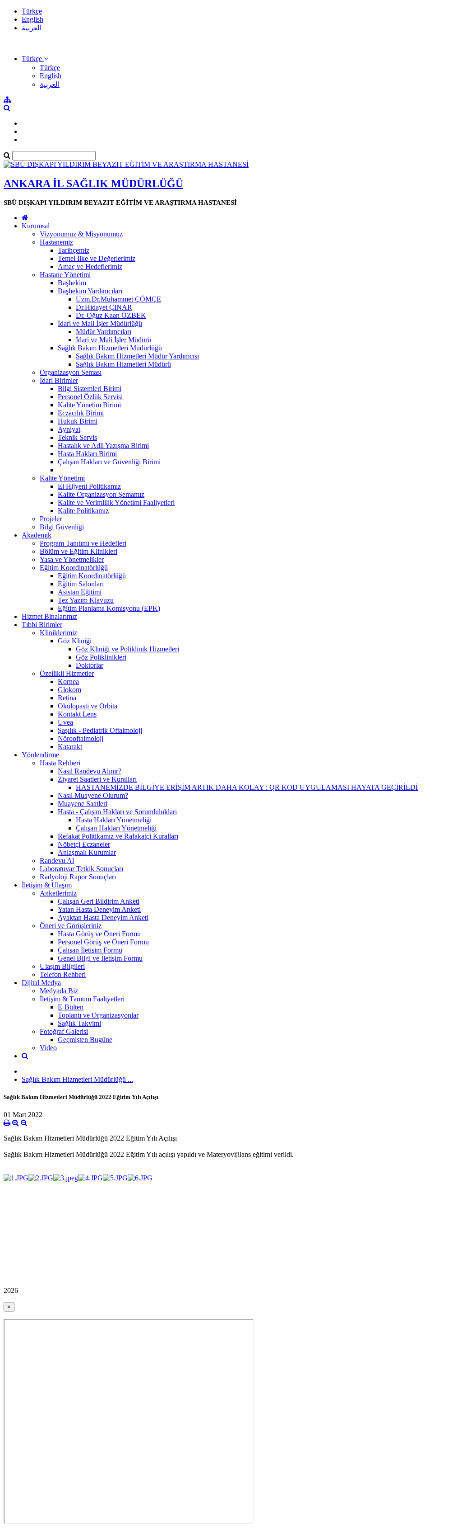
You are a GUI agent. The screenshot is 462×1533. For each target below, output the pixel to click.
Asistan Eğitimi (80, 592)
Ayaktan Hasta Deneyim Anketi (103, 917)
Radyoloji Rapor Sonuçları (78, 877)
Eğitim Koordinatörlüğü (74, 567)
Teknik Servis (77, 437)
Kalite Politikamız (83, 510)
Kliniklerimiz (58, 633)
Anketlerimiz (58, 893)
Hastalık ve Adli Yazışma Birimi (103, 445)
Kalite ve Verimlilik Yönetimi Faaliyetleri (116, 502)
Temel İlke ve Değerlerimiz (96, 258)
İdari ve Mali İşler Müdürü (113, 340)
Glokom (69, 689)
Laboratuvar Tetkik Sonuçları (81, 869)
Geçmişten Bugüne (85, 1039)
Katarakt (70, 746)
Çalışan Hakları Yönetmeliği (116, 828)
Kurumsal (36, 226)
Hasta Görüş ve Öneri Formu (99, 934)
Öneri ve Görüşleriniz (71, 925)
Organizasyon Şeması (71, 372)
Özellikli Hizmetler (67, 673)
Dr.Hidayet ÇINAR (104, 307)
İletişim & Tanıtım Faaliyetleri (82, 999)
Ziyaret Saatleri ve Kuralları (97, 779)
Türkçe (32, 11)
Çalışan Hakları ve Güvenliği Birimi (109, 462)
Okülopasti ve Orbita (87, 706)
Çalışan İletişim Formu (90, 950)
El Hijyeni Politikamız (89, 486)
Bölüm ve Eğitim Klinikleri (78, 551)
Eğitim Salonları (81, 584)
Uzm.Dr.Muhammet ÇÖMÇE (118, 299)
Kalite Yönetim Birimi (89, 405)
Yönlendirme (40, 755)
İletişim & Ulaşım (47, 885)
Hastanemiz (56, 242)
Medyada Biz (59, 991)
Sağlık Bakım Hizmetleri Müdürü (123, 364)
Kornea (68, 681)
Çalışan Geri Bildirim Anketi (98, 901)
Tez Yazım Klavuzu (86, 600)
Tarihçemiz (73, 250)
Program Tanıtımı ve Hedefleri (83, 543)
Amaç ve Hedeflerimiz (90, 266)
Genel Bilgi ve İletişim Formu (100, 958)
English (32, 19)
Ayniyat (69, 429)
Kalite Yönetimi (62, 478)
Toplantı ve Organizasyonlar (98, 1015)
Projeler (51, 519)
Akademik (36, 535)
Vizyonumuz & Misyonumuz (81, 234)
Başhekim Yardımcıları (90, 291)
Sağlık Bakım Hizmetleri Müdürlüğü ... (77, 1079)
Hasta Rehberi (60, 763)
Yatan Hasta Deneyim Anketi (99, 909)
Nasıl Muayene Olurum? (93, 795)
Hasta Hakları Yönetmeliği (114, 820)
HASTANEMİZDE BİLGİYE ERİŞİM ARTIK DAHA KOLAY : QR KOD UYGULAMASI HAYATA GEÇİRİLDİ (247, 787)
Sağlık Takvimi (79, 1023)
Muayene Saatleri (82, 803)
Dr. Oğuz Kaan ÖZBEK (111, 315)
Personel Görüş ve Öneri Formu (103, 942)
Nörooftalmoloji (80, 738)
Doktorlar (89, 665)
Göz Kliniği (75, 641)
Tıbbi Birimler (42, 624)
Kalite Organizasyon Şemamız (101, 494)
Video (48, 1048)
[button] (35, 58)
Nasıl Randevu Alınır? (89, 771)
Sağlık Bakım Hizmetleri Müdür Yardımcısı (137, 356)
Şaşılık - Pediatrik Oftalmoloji (100, 730)
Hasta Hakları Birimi (87, 454)
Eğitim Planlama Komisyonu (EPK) (109, 608)
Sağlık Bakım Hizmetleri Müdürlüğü (110, 348)
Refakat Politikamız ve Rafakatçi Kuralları (118, 836)
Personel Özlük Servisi (90, 397)
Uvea (65, 722)
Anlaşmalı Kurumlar (87, 852)
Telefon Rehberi (63, 974)
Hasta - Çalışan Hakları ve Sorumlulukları (117, 812)
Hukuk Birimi (77, 421)
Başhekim (72, 283)
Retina (67, 698)
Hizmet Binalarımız (49, 616)
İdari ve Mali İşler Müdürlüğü (100, 323)
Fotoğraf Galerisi (64, 1031)
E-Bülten (70, 1007)
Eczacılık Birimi (81, 413)
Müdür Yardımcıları (103, 331)
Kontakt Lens (77, 714)
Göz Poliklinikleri (101, 657)
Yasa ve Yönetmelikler (72, 559)
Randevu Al (57, 860)
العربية (32, 28)
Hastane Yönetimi (65, 274)
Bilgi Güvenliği (62, 527)
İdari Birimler (59, 380)
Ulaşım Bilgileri (62, 966)
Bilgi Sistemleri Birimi (89, 388)
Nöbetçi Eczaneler (84, 844)
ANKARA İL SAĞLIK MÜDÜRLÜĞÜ (93, 183)
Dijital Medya (41, 982)
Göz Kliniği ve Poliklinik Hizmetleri (127, 649)
